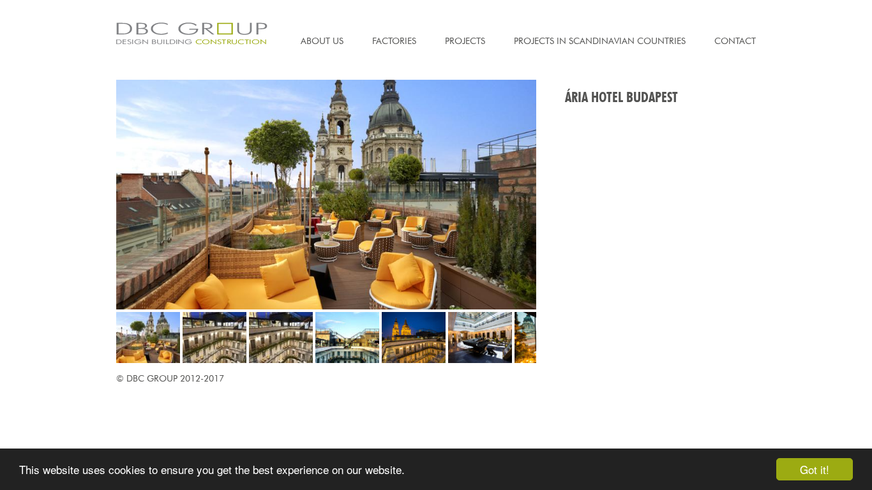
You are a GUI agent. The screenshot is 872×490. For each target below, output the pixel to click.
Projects (465, 41)
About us (322, 41)
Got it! (814, 469)
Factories (394, 41)
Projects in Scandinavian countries (600, 41)
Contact (735, 41)
